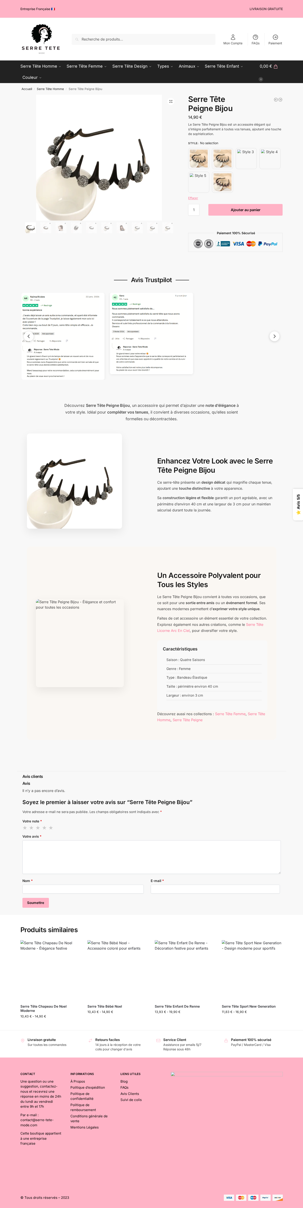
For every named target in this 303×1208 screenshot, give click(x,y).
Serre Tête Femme (230, 714)
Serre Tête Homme (50, 89)
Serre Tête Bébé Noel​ (104, 1006)
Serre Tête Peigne (188, 720)
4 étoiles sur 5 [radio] (44, 827)
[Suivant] (274, 336)
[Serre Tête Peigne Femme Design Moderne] (276, 99)
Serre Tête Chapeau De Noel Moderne (43, 1008)
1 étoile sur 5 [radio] (25, 827)
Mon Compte (232, 43)
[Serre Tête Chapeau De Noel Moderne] (50, 970)
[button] (170, 101)
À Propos (77, 1081)
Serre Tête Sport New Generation (249, 1006)
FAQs (255, 43)
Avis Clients (129, 1094)
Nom (27, 881)
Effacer (193, 198)
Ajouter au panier (245, 210)
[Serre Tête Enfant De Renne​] (185, 970)
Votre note (32, 821)
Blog (124, 1081)
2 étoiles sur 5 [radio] (31, 827)
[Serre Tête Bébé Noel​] (117, 970)
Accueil (27, 89)
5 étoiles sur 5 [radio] (51, 827)
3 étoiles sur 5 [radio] (38, 827)
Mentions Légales (84, 1127)
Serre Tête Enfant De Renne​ (177, 1006)
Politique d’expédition (87, 1087)
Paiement (275, 43)
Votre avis (31, 836)
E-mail (157, 881)
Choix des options (118, 1021)
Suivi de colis (131, 1100)
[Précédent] (29, 336)
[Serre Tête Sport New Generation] (252, 970)
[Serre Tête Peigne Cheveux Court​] (280, 99)
